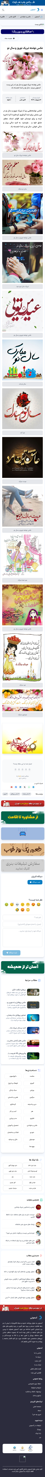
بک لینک (38, 1433)
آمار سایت (38, 1361)
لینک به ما (37, 1365)
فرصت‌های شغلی (35, 1369)
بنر (40, 1437)
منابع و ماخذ (37, 1396)
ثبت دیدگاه (36, 882)
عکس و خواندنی (25, 17)
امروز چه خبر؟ (36, 1414)
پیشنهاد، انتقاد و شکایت (33, 1392)
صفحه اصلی (37, 1407)
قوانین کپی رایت (36, 1373)
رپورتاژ (39, 1429)
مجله (39, 1410)
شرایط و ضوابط (36, 1388)
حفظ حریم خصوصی (34, 1384)
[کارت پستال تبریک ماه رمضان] (22, 1030)
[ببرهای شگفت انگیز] (22, 992)
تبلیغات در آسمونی (35, 1425)
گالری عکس (12, 17)
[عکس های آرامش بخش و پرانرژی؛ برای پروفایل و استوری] (22, 1043)
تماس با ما (37, 1353)
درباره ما (38, 1357)
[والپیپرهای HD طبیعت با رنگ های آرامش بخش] (22, 1056)
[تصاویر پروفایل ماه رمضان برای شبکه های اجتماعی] (22, 1018)
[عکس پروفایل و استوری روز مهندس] (22, 1005)
